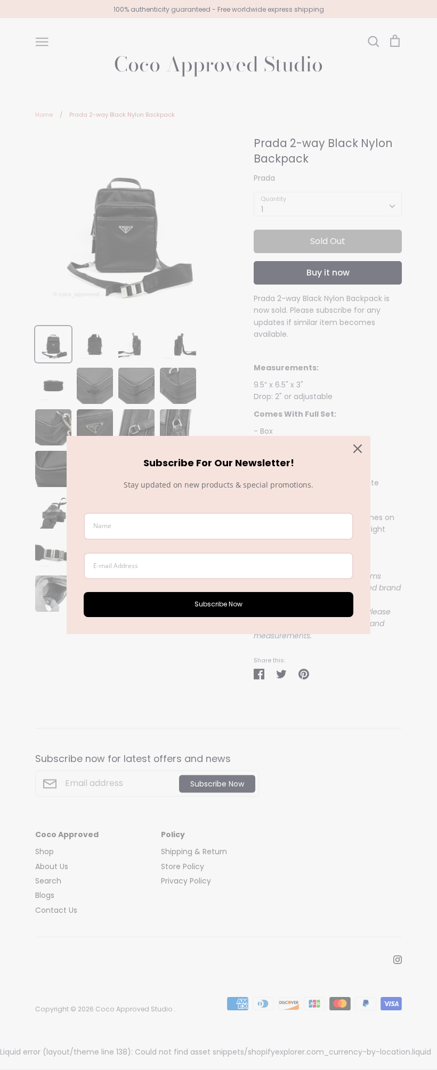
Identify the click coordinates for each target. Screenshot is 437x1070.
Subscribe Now (218, 604)
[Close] (357, 448)
